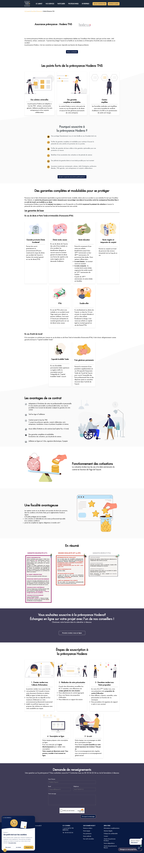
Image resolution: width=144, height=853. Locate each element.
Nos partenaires (87, 833)
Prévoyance (39, 11)
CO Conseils (27, 11)
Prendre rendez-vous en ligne (72, 633)
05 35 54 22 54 (90, 773)
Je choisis (18, 847)
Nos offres (33, 11)
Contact (106, 836)
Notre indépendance (109, 843)
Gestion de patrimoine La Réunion (110, 846)
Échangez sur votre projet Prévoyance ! (130, 849)
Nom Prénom (51, 779)
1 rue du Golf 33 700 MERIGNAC (68, 829)
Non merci (8, 847)
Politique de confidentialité (111, 833)
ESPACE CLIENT (113, 4)
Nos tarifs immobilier (88, 839)
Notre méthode (87, 836)
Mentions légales (108, 831)
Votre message (52, 793)
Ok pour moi (29, 847)
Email (49, 786)
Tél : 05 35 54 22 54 (67, 832)
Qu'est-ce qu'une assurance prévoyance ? (72, 177)
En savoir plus (12, 842)
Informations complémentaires (111, 828)
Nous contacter (72, 52)
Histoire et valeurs (87, 828)
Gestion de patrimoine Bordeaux (109, 839)
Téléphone (76, 786)
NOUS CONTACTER (99, 4)
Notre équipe (86, 831)
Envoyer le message (88, 816)
